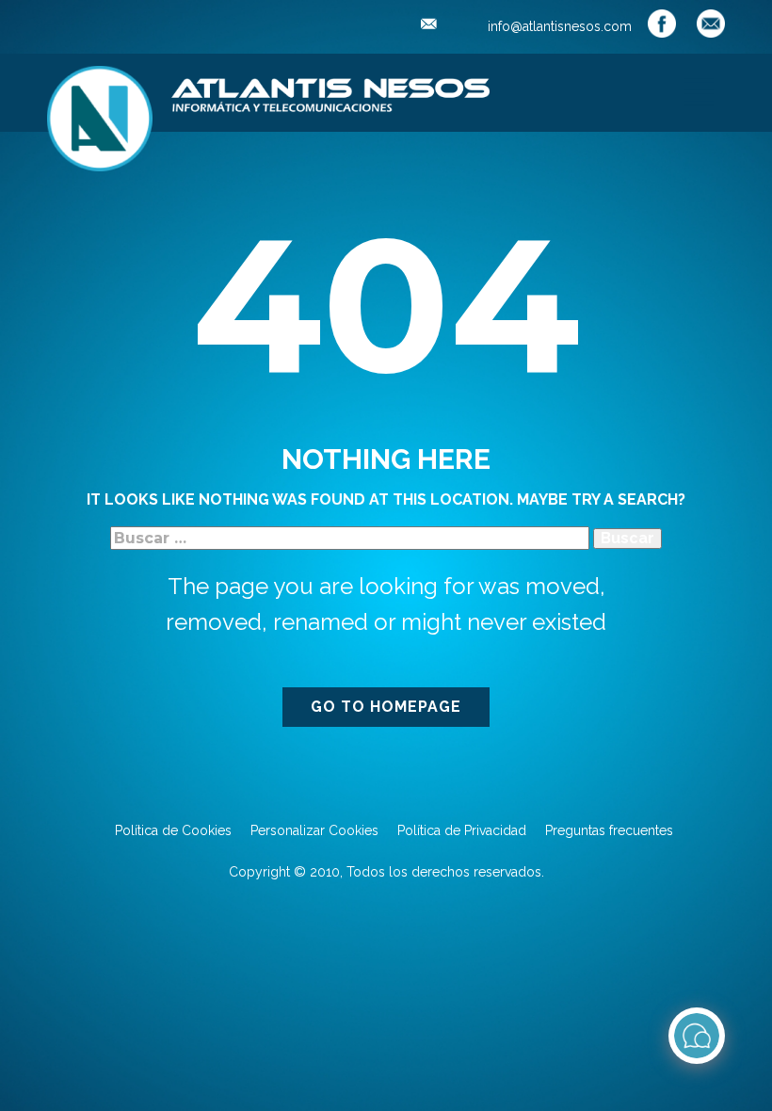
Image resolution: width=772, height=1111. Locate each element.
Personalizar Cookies (314, 830)
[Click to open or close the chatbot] (696, 1035)
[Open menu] (699, 91)
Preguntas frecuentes (609, 830)
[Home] (100, 118)
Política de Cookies (173, 830)
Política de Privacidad (461, 830)
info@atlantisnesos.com (558, 26)
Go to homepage (386, 707)
